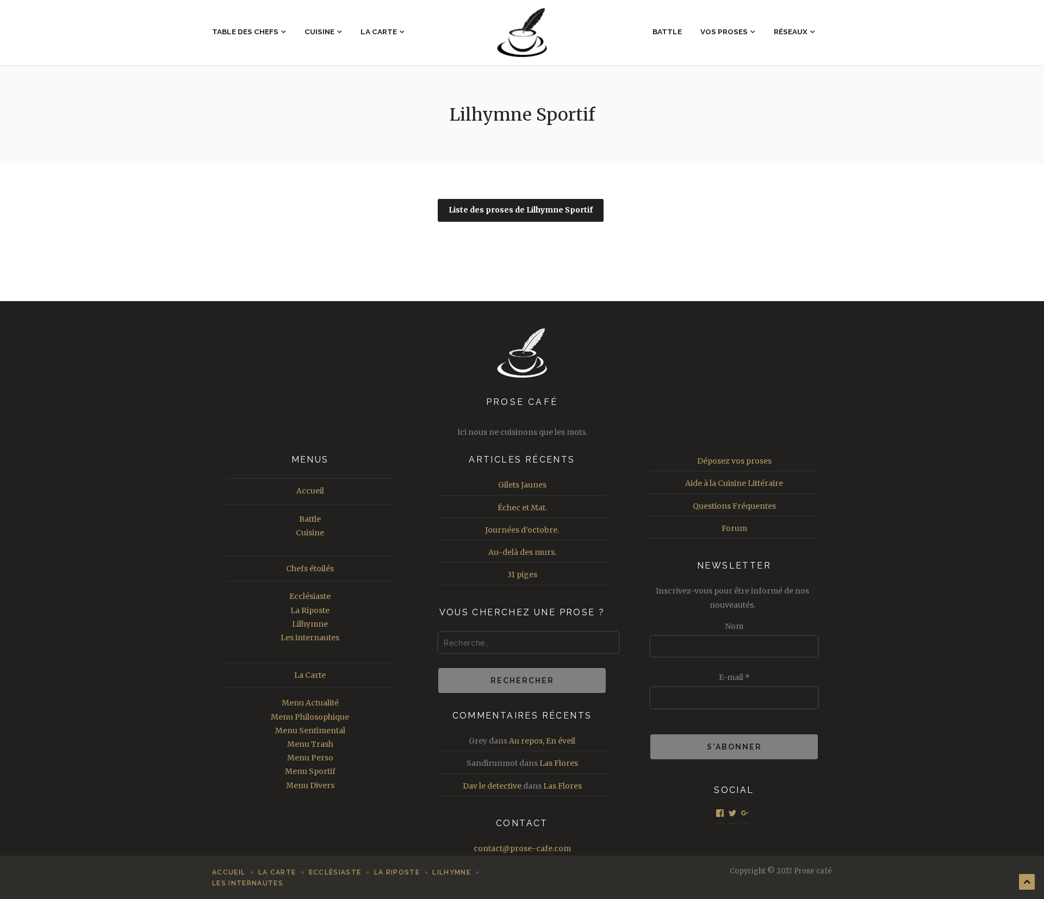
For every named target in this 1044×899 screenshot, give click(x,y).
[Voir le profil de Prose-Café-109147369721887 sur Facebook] (720, 813)
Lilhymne (310, 624)
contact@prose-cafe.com (522, 848)
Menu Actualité (310, 703)
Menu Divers (310, 785)
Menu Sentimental (310, 730)
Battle (667, 31)
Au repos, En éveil (542, 741)
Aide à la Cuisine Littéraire (734, 483)
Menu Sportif (310, 771)
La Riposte (310, 610)
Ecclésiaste (310, 596)
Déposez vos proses (734, 461)
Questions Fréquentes (734, 506)
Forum (734, 528)
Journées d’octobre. (522, 530)
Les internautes (310, 637)
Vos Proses (724, 31)
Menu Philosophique (310, 717)
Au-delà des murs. (522, 552)
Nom (734, 626)
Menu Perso (310, 758)
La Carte (379, 31)
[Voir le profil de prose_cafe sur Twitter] (732, 813)
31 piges (522, 574)
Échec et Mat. (522, 508)
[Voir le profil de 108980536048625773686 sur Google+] (745, 813)
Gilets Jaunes (522, 485)
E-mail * (734, 677)
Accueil (310, 491)
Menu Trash (310, 744)
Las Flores (558, 763)
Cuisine (319, 31)
